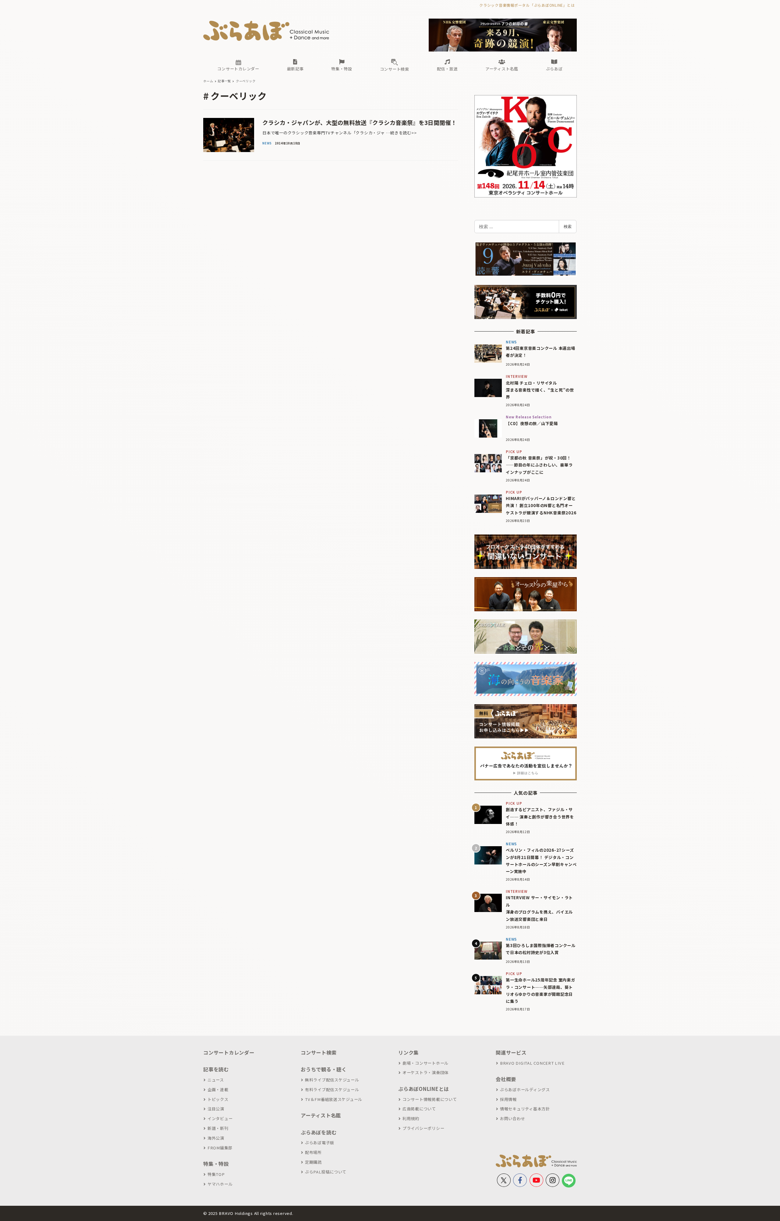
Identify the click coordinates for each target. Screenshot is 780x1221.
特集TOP (216, 1174)
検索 (568, 226)
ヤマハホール (219, 1184)
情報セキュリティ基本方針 (525, 1109)
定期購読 (313, 1162)
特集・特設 (216, 1163)
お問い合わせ (512, 1118)
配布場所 (313, 1152)
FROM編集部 (219, 1148)
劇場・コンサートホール (425, 1063)
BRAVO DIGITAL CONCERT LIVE (532, 1063)
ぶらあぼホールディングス (525, 1089)
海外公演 (215, 1138)
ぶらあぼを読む (318, 1132)
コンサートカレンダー (228, 1052)
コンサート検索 (318, 1052)
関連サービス (511, 1052)
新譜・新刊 (218, 1128)
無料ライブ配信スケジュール (332, 1080)
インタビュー (219, 1118)
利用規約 (410, 1118)
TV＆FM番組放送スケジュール (333, 1099)
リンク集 (408, 1052)
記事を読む (216, 1069)
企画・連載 (218, 1089)
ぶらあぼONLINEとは (423, 1088)
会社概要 (506, 1079)
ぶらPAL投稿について (325, 1172)
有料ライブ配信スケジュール (332, 1089)
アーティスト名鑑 (321, 1115)
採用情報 (508, 1099)
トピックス (218, 1099)
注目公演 (215, 1109)
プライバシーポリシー (423, 1128)
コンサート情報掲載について (429, 1099)
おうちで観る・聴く (324, 1069)
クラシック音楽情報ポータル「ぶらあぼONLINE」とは (527, 5)
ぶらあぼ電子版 (319, 1142)
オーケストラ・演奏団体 (425, 1072)
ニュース (215, 1080)
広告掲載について (419, 1109)
